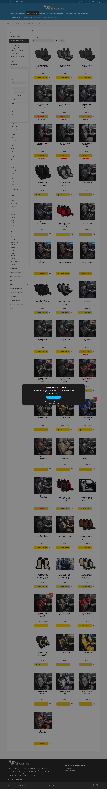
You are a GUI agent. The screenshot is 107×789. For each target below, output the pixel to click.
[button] (53, 401)
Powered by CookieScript (53, 403)
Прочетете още (59, 393)
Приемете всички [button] (53, 397)
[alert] (53, 394)
